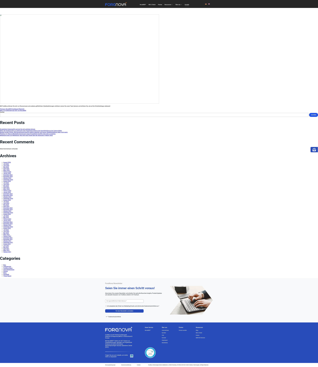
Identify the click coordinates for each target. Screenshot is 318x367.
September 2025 (8, 179)
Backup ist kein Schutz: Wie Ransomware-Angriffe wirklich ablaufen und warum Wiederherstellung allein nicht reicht (34, 132)
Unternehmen (165, 330)
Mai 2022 (6, 233)
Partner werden (183, 330)
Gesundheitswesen (8, 269)
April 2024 (6, 206)
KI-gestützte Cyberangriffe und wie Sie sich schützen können (17, 129)
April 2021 (6, 249)
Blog (4, 265)
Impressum (165, 340)
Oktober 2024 (7, 197)
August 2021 (7, 244)
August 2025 (7, 181)
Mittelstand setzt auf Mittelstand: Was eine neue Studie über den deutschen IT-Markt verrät (26, 135)
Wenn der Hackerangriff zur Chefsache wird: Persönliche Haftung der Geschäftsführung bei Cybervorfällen (31, 131)
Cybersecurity (7, 266)
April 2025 (6, 187)
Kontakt (187, 4)
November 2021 (8, 239)
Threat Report (7, 276)
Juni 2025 (6, 184)
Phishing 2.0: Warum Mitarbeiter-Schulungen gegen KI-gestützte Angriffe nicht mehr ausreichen (28, 134)
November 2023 (8, 209)
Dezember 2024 (8, 194)
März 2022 (6, 234)
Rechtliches (165, 342)
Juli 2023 (6, 216)
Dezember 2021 (8, 238)
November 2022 (8, 223)
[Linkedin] (131, 355)
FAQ (163, 335)
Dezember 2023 (8, 208)
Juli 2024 (6, 201)
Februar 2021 (7, 252)
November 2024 (8, 195)
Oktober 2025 (7, 178)
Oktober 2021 (7, 241)
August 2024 (7, 200)
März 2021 (6, 250)
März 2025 (6, 189)
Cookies (138, 365)
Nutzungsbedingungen (110, 365)
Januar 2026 (7, 173)
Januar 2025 (7, 192)
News (5, 273)
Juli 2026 (6, 164)
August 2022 (7, 228)
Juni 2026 (6, 165)
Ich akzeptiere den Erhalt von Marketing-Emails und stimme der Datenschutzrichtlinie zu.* (133, 306)
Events (197, 335)
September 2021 (8, 242)
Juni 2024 (6, 203)
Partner (160, 4)
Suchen (2, 112)
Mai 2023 (6, 217)
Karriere (164, 332)
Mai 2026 (6, 167)
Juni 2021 (6, 245)
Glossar (5, 271)
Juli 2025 (6, 183)
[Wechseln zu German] (205, 4)
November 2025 (8, 176)
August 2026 (7, 162)
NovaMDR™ (143, 4)
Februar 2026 (7, 172)
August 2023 (7, 214)
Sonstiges (6, 274)
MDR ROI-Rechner (200, 337)
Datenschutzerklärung (126, 365)
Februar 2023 (7, 219)
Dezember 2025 (8, 175)
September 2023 (8, 212)
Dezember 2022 (8, 222)
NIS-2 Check (152, 4)
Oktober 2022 (7, 225)
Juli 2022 (6, 230)
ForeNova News (8, 268)
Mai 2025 (6, 186)
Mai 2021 (6, 247)
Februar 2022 (7, 236)
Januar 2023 (7, 220)
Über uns (177, 4)
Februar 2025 (7, 190)
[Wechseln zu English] (209, 4)
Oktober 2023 (7, 211)
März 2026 (6, 170)
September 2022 (8, 227)
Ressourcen (168, 4)
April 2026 (6, 168)
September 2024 (8, 198)
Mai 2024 (6, 205)
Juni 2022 (6, 231)
